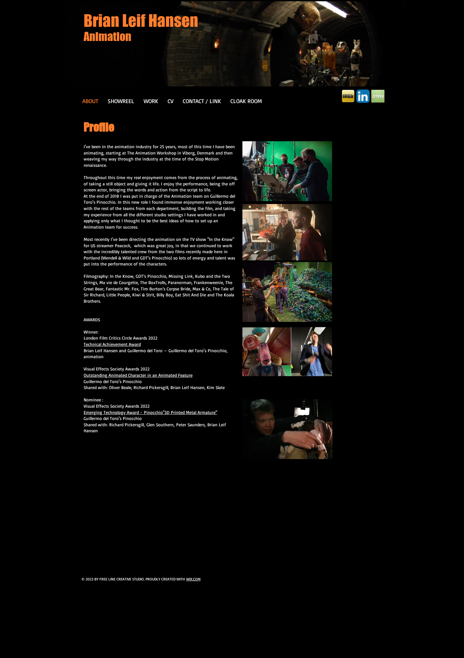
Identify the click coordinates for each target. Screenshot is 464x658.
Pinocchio (153, 412)
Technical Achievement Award (112, 344)
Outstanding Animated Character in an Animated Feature (138, 375)
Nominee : (93, 399)
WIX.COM (193, 579)
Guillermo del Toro (145, 350)
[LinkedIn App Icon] (363, 96)
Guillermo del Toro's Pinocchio (198, 350)
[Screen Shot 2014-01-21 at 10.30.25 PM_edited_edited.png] (348, 96)
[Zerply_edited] (377, 96)
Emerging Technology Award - (114, 412)
